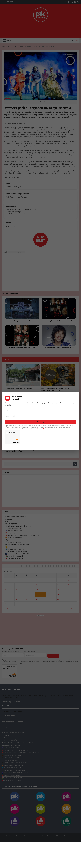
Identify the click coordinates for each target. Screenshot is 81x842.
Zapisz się (40, 422)
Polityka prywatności (41, 428)
